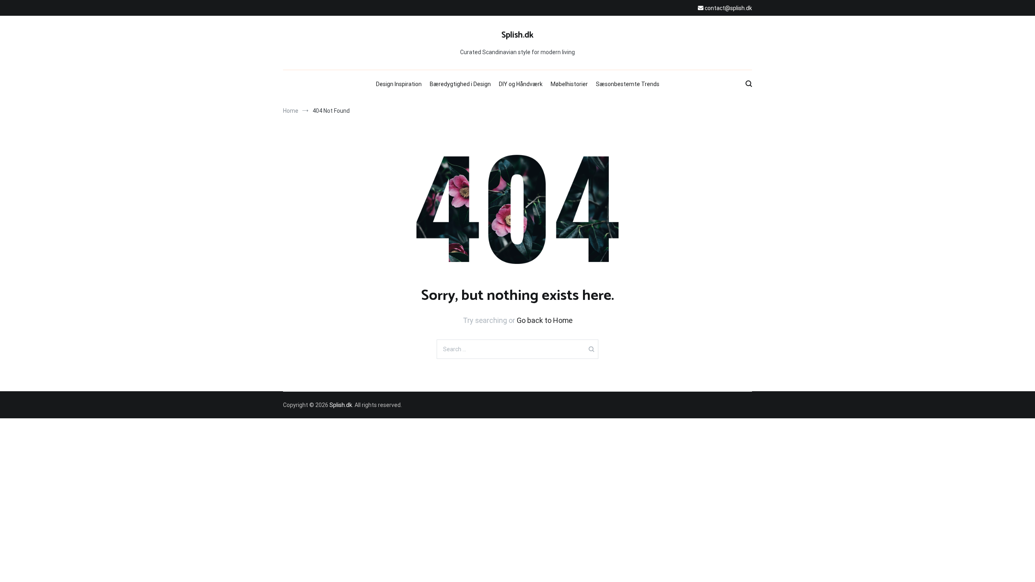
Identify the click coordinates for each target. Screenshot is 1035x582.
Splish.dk (517, 35)
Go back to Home (544, 320)
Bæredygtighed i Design (460, 84)
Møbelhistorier (569, 84)
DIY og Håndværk (521, 84)
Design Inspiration (399, 84)
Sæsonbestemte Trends (627, 84)
